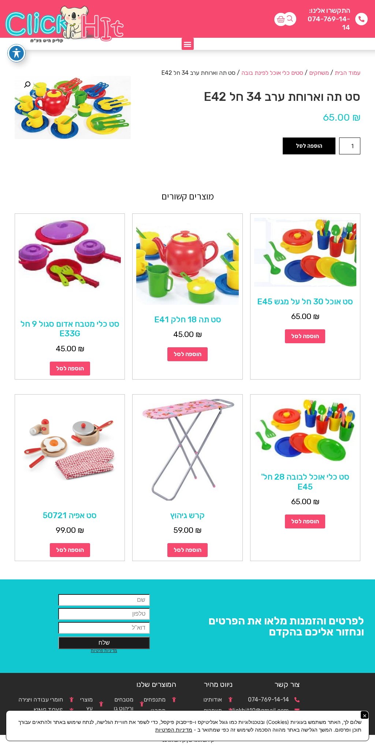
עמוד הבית (347, 72)
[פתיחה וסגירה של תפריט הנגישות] (16, 53)
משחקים (319, 72)
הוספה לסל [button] (305, 336)
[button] (188, 44)
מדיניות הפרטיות (173, 729)
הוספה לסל (309, 146)
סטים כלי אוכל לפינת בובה (272, 72)
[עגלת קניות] (280, 19)
